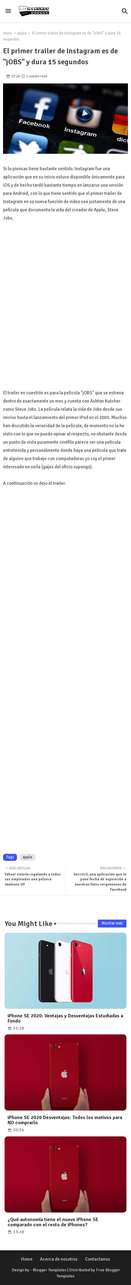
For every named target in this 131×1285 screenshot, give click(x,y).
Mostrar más (112, 923)
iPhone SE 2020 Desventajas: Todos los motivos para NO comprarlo (65, 1120)
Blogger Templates (49, 1270)
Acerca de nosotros (59, 1259)
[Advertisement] (65, 312)
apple (22, 33)
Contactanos (97, 1259)
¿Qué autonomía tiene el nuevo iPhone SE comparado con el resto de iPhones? (53, 1222)
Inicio (7, 33)
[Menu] (8, 11)
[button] (125, 11)
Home (27, 1259)
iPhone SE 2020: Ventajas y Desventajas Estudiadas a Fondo (65, 1018)
